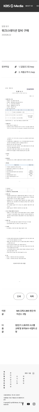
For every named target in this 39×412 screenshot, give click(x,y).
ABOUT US (29, 6)
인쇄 (19, 296)
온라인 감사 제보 (10, 379)
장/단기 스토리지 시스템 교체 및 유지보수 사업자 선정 (26, 328)
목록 (32, 296)
